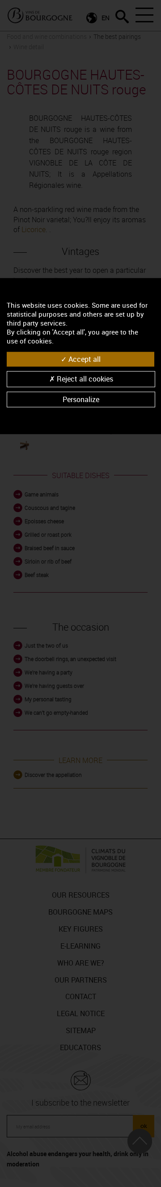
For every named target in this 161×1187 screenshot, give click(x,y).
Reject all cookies (84, 379)
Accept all (84, 359)
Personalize (81, 399)
